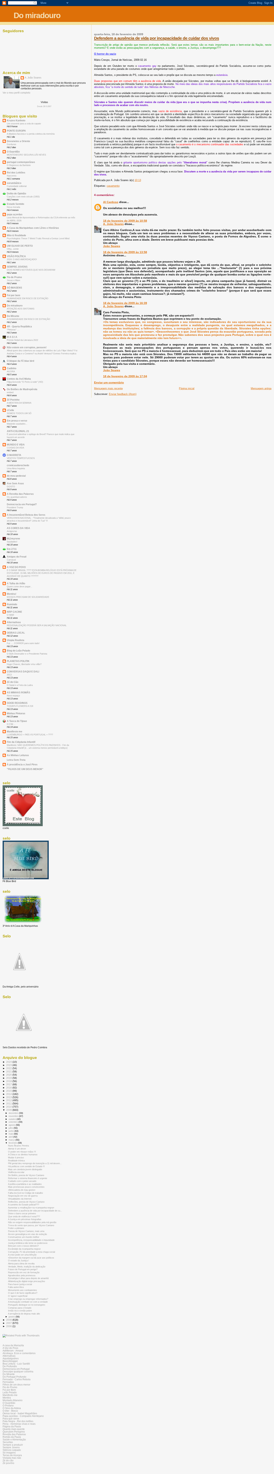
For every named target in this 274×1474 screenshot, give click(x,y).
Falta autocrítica (16, 1287)
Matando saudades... (17, 424)
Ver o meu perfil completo (16, 92)
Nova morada (13, 207)
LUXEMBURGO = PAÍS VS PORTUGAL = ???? (30, 734)
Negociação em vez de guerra (23, 1196)
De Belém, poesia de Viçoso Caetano (26, 1175)
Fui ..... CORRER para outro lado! (23, 643)
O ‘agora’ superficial (17, 1296)
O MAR (10, 615)
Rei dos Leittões (16, 172)
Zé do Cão (12, 682)
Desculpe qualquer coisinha (18, 1371)
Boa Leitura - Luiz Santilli (16, 1363)
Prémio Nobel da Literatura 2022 (22, 340)
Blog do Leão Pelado (18, 650)
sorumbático (14, 183)
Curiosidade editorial (16, 186)
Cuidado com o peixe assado (22, 1181)
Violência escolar (16, 1172)
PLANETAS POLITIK (18, 661)
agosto (12, 1125)
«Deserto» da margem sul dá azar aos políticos (31, 1258)
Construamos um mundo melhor (23, 1237)
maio (11, 1134)
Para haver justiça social (20, 1284)
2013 (9, 674)
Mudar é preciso (16, 1157)
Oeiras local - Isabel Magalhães (20, 1413)
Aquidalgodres (11, 1358)
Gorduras (11, 144)
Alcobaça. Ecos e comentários (19, 1353)
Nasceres (11, 175)
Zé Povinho (13, 399)
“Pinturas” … (13, 329)
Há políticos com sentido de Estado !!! (26, 1166)
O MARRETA (14, 455)
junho (11, 1131)
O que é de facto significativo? (22, 1293)
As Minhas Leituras (18, 755)
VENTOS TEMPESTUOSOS (21, 458)
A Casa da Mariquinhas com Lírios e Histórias (33, 228)
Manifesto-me (10, 1395)
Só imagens (9, 1452)
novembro (14, 1116)
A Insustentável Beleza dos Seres (26, 514)
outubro (13, 1119)
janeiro (12, 1316)
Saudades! (12, 541)
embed (10, 392)
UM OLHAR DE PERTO (20, 245)
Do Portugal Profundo (14, 1376)
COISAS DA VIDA (15, 447)
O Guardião (13, 151)
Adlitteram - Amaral (13, 1350)
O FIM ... (11, 724)
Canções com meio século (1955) (23, 196)
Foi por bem (13, 295)
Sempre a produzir (13, 1444)
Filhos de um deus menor (16, 1384)
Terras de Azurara (12, 1455)
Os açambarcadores (17, 497)
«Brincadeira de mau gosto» (21, 1190)
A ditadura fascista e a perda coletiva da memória (31, 134)
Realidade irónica (16, 1160)
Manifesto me (14, 731)
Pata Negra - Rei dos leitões (18, 1421)
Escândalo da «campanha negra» (24, 1249)
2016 (9, 1087)
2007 (9, 1323)
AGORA (11, 371)
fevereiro (13, 1143)
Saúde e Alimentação (14, 1439)
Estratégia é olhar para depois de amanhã (28, 1278)
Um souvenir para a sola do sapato (24, 123)
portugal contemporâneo (21, 162)
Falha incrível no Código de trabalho (25, 1193)
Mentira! (11, 594)
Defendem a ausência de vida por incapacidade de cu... (35, 1210)
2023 (9, 1065)
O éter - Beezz (10, 1410)
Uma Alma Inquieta (16, 468)
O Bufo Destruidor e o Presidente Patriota (27, 653)
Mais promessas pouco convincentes (26, 1187)
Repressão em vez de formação (24, 1272)
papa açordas (14, 214)
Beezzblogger (10, 1361)
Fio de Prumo (14, 277)
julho (11, 1128)
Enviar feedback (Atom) (122, 394)
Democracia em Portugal (16, 1369)
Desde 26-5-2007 (44, 106)
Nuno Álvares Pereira (18, 1145)
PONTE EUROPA (16, 130)
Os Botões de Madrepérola (22, 389)
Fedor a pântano (16, 1228)
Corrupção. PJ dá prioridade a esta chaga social (31, 1252)
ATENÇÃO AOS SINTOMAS (20, 308)
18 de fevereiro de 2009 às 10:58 (125, 220)
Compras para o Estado (19, 1308)
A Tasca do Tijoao (17, 721)
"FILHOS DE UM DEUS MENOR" (25, 769)
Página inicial (186, 388)
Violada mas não (12, 1457)
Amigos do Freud (16, 556)
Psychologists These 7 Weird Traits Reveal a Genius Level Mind (38, 238)
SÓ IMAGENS (14, 287)
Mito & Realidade (16, 235)
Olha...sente (13, 249)
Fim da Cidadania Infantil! (21, 742)
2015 (9, 1091)
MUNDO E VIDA (16, 444)
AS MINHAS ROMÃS (18, 692)
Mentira (7, 1397)
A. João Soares (113, 224)
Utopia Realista (15, 640)
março (12, 1140)
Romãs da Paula (12, 1437)
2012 (9, 1100)
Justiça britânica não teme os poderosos (28, 1243)
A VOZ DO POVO (16, 567)
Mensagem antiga (261, 388)
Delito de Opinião (16, 193)
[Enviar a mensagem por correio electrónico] (142, 180)
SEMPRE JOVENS (17, 266)
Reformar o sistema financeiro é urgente (27, 1178)
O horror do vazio (105, 53)
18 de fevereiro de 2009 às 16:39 (125, 303)
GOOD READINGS (17, 703)
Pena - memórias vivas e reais (19, 1423)
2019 (9, 1078)
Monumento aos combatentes (22, 1290)
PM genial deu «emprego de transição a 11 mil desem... (35, 1163)
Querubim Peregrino (14, 1431)
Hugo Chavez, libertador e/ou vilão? (24, 664)
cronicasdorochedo (18, 465)
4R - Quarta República (19, 326)
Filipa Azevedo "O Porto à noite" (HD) (25, 382)
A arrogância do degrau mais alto (24, 1313)
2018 (9, 1081)
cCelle (10, 410)
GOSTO (11, 486)
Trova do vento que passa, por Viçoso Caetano (31, 1225)
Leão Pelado (10, 1392)
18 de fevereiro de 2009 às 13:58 (125, 252)
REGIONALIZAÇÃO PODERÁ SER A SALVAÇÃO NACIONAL (37, 625)
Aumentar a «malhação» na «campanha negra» (31, 1207)
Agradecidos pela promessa (21, 1275)
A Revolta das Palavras (20, 494)
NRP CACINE (14, 611)
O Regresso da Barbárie (19, 165)
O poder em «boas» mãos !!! (22, 1151)
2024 (9, 1062)
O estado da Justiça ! (18, 1260)
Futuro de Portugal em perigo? (23, 1269)
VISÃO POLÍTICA (16, 256)
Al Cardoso (110, 202)
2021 (9, 1071)
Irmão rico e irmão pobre (20, 1310)
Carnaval (11, 560)
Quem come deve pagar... (19, 586)
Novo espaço (13, 695)
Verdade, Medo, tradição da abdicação (26, 1266)
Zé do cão (8, 1460)
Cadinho (11, 368)
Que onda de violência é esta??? (24, 1216)
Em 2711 (12, 549)
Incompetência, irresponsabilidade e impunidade (31, 1240)
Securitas (8, 1442)
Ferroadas (8, 1382)
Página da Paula (12, 1426)
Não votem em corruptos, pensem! (27, 347)
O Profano (8, 1405)
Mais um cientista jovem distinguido (25, 1169)
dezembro (14, 1113)
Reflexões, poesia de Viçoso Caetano (26, 1202)
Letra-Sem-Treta (16, 760)
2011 (9, 1103)
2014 (9, 1094)
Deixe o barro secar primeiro (22, 1213)
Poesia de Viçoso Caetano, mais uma (26, 1231)
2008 (9, 1319)
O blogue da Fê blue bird (20, 361)
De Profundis (10, 1366)
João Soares (111, 246)
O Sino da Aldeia (12, 1408)
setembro (13, 1122)
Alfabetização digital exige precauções (26, 1281)
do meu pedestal (16, 475)
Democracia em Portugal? (22, 504)
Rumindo (12, 604)
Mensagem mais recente (108, 388)
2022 (9, 1068)
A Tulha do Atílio (16, 583)
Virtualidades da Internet (19, 1199)
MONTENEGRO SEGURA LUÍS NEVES (26, 155)
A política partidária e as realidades (25, 1184)
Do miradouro (37, 15)
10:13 (138, 180)
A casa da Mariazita (13, 1345)
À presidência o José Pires (22, 764)
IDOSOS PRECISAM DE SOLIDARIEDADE (28, 597)
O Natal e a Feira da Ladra (20, 685)
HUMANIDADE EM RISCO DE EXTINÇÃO (27, 298)
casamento (113, 185)
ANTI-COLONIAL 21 (18, 431)
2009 (9, 1110)
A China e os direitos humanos (23, 1154)
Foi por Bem (9, 1389)
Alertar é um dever (17, 1148)
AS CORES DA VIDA (18, 528)
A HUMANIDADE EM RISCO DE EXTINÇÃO (28, 319)
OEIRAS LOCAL (16, 632)
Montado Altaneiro (12, 1400)
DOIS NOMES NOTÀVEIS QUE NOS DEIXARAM (31, 270)
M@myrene (13, 538)
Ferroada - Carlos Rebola (16, 1379)
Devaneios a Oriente (18, 141)
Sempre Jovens (11, 1447)
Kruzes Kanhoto (16, 120)
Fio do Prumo (10, 1387)
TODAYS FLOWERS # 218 (20, 706)
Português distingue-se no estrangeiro (26, 1305)
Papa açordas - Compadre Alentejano (23, 1416)
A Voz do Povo (10, 1348)
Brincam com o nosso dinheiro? (23, 1246)
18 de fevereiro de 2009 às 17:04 (125, 376)
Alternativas (14, 622)
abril (11, 1137)
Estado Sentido (15, 204)
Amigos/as (12, 531)
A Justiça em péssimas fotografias (24, 1219)
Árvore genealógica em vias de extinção (27, 1234)
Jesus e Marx (13, 280)
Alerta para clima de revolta (21, 1263)
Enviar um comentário (109, 382)
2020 (9, 1074)
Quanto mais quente (14, 1429)
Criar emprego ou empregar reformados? (28, 1299)
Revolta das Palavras (14, 1434)
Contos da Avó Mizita (19, 378)
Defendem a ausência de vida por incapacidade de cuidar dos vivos (156, 38)
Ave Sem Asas (15, 483)
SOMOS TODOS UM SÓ (19, 413)
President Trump (15, 507)
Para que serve (11, 1418)
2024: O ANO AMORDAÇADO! (22, 259)
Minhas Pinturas (16, 713)
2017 (9, 1084)
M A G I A (12, 337)
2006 (9, 1326)
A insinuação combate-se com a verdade (28, 1302)
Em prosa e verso (17, 420)
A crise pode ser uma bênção (22, 1254)
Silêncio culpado (12, 1450)
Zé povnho (8, 1463)
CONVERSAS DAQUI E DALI (23, 671)
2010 (9, 1106)
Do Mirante (13, 316)
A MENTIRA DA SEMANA (19, 403)
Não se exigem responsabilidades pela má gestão (32, 1222)
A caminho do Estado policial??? (23, 1204)
